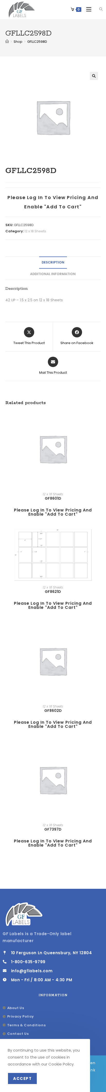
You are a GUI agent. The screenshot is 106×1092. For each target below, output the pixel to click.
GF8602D (53, 710)
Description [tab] (53, 262)
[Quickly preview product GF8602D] (99, 631)
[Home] (7, 41)
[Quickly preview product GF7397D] (99, 750)
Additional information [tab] (53, 274)
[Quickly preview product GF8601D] (99, 419)
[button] (94, 76)
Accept (22, 1078)
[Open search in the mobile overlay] (98, 9)
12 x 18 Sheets (35, 231)
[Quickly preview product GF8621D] (99, 538)
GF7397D (52, 829)
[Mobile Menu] (87, 9)
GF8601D (53, 498)
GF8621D (53, 591)
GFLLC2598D (37, 41)
